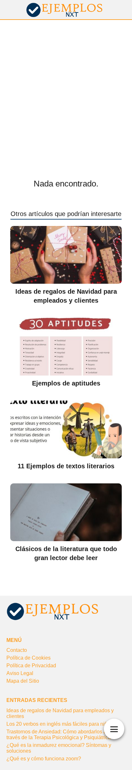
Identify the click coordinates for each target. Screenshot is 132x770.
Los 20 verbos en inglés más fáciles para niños (59, 724)
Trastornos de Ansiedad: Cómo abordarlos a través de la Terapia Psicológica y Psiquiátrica (58, 734)
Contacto (16, 650)
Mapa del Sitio (22, 681)
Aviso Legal (19, 673)
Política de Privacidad (31, 665)
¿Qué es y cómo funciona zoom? (43, 758)
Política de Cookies (28, 658)
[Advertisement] (66, 89)
